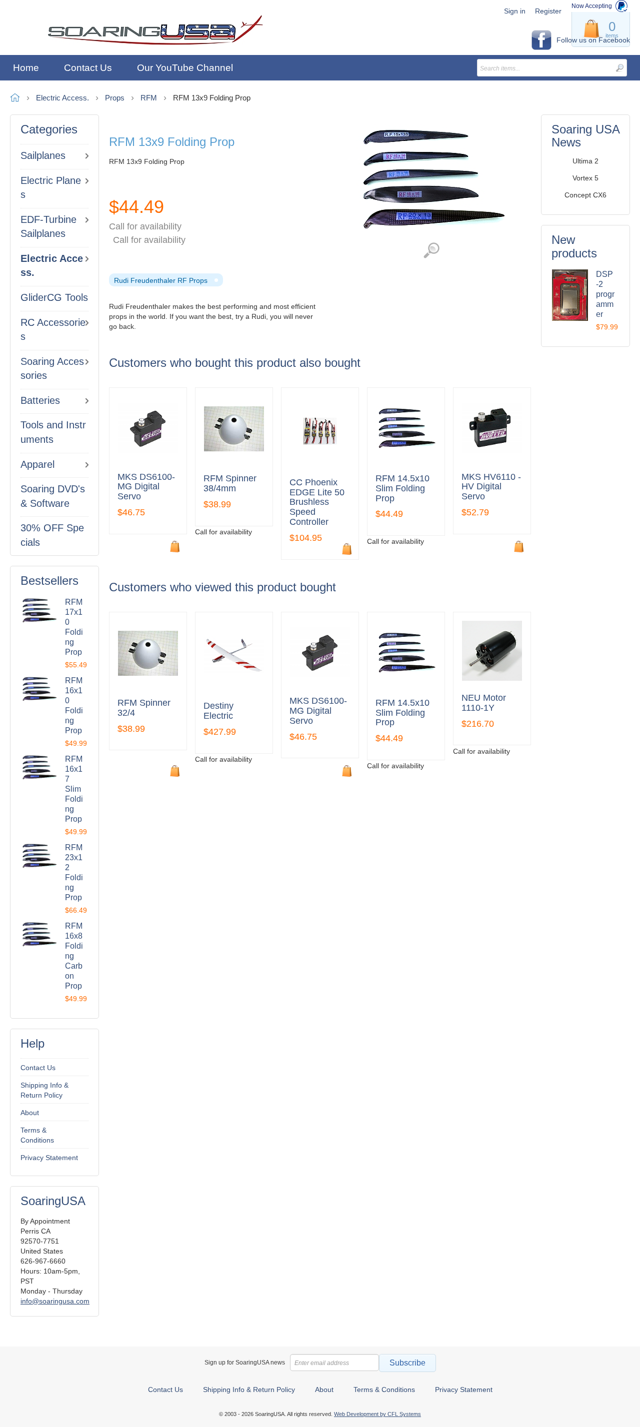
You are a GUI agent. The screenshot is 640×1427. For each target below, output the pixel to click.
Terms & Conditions (37, 1135)
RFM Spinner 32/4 (144, 708)
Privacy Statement (49, 1158)
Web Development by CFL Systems (377, 1414)
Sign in (515, 11)
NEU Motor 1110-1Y (484, 703)
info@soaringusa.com (55, 1301)
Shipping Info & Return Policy (44, 1090)
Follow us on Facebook (593, 40)
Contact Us (38, 1068)
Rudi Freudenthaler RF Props (161, 280)
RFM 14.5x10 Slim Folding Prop (403, 488)
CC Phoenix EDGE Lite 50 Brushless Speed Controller (317, 502)
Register (548, 11)
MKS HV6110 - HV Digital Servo (491, 487)
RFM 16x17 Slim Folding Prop (74, 789)
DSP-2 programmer (605, 294)
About (29, 1113)
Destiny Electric (219, 711)
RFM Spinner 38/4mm (230, 483)
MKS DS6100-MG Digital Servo (146, 487)
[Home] (155, 30)
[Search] (619, 67)
